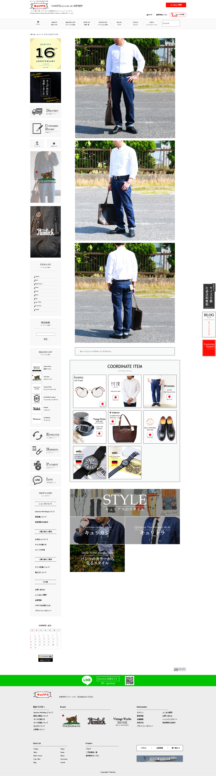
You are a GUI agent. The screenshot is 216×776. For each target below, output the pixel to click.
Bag (35, 762)
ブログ (88, 749)
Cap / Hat (37, 759)
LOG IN (149, 14)
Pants (62, 752)
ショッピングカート (169, 719)
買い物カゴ (176, 748)
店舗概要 (140, 719)
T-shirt (36, 749)
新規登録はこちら (161, 14)
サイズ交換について (41, 723)
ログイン (140, 712)
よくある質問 (167, 712)
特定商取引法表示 (169, 723)
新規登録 (140, 716)
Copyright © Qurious (108, 772)
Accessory (64, 759)
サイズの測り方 (39, 719)
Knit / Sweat (38, 756)
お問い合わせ (167, 716)
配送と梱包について (41, 716)
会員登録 (159, 748)
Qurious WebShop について (43, 712)
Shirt (35, 752)
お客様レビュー (39, 729)
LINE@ (143, 748)
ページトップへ (181, 669)
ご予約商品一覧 (91, 752)
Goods (62, 762)
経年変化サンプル (92, 756)
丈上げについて (39, 726)
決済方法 (140, 723)
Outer (62, 749)
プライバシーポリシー (145, 726)
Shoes (62, 756)
